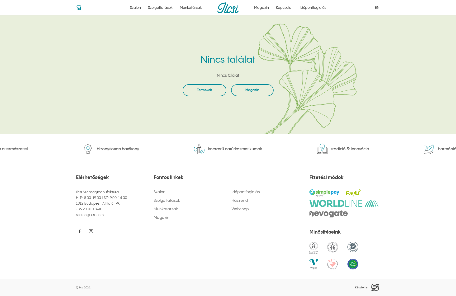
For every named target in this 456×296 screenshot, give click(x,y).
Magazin (261, 7)
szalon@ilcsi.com (90, 215)
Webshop (240, 209)
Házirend (240, 201)
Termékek (204, 90)
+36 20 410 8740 (89, 209)
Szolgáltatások (160, 7)
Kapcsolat (284, 7)
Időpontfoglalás (313, 7)
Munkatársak (191, 7)
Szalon (135, 7)
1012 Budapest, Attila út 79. (98, 203)
